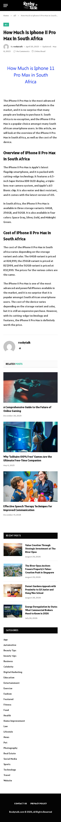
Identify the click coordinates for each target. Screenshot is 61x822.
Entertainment (11, 682)
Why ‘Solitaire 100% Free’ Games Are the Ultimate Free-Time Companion (27, 458)
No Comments (22, 51)
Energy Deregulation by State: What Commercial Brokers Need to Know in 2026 (41, 610)
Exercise (8, 688)
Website (8, 780)
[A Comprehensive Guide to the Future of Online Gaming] (30, 387)
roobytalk (18, 46)
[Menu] (5, 5)
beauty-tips (10, 655)
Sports (7, 764)
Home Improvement (14, 720)
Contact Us (20, 803)
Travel (7, 775)
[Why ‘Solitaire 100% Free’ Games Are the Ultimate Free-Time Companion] (30, 437)
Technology (10, 769)
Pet (5, 742)
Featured (8, 699)
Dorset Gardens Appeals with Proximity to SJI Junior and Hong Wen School (40, 589)
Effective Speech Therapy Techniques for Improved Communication (27, 508)
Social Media (10, 758)
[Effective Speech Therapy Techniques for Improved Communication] (30, 486)
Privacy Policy (38, 803)
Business (8, 661)
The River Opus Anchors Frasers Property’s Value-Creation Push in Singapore (39, 569)
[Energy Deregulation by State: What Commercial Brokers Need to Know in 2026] (13, 611)
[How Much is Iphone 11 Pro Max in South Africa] (30, 75)
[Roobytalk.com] (30, 5)
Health (7, 715)
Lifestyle (8, 731)
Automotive (10, 644)
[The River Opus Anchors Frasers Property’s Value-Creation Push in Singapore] (13, 570)
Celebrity (8, 666)
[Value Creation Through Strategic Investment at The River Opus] (13, 549)
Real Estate (10, 753)
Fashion (8, 693)
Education (9, 677)
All (6, 24)
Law (6, 726)
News (6, 737)
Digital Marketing (13, 672)
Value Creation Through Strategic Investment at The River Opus (40, 548)
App (6, 639)
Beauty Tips (10, 650)
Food (6, 710)
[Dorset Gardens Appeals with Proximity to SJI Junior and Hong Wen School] (13, 590)
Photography (10, 747)
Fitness (7, 704)
